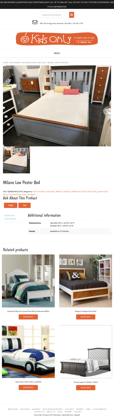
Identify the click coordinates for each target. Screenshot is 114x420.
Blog (60, 412)
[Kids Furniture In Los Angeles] (57, 38)
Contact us (39, 412)
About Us (51, 412)
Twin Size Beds (29, 194)
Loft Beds (69, 409)
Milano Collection (63, 191)
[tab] (14, 217)
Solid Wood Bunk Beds (52, 409)
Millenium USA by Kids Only (34, 62)
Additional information (10, 217)
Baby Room (13, 409)
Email (11, 205)
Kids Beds (50, 191)
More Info (28, 316)
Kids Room (25, 409)
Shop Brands (15, 62)
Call (24, 205)
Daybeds (79, 409)
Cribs (88, 409)
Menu (57, 53)
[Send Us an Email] (35, 22)
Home (5, 62)
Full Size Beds (39, 191)
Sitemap (68, 412)
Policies (77, 412)
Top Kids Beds (14, 194)
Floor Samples (99, 409)
